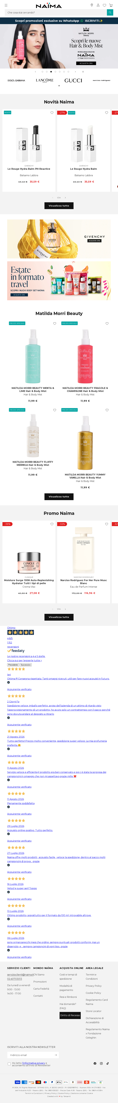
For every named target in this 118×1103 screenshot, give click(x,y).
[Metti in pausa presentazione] (82, 72)
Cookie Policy (93, 993)
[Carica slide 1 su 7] (42, 72)
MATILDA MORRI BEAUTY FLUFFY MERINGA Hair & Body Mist (33, 463)
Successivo (26, 665)
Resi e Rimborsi (68, 997)
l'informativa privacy (33, 1063)
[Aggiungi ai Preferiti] (51, 112)
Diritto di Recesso (70, 1015)
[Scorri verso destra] (65, 198)
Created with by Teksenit (59, 1096)
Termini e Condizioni (92, 976)
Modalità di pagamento (66, 988)
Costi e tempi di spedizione (68, 976)
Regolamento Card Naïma (97, 1002)
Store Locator (93, 1011)
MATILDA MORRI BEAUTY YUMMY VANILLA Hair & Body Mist (85, 476)
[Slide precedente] (35, 72)
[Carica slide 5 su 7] (60, 72)
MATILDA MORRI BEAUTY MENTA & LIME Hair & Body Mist (33, 389)
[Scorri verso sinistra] (53, 198)
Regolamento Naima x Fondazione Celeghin (98, 1033)
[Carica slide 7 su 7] (68, 72)
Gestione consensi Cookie (82, 1093)
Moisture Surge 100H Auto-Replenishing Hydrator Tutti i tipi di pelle (29, 582)
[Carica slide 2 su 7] (47, 72)
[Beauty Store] (92, 5)
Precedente (13, 665)
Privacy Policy (94, 986)
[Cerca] (110, 12)
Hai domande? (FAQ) (68, 1006)
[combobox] (59, 12)
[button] (6, 5)
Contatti (38, 995)
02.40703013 (14, 978)
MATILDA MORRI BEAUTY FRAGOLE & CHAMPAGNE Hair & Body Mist (85, 389)
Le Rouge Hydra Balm (83, 169)
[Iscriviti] (56, 1055)
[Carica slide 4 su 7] (55, 72)
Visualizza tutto (59, 205)
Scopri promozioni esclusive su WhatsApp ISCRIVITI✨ (59, 21)
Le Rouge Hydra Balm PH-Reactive (29, 169)
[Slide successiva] (75, 72)
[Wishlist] (104, 5)
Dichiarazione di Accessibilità (95, 1020)
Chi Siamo (38, 974)
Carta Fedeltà (41, 988)
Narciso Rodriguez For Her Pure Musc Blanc (83, 582)
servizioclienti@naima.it (20, 974)
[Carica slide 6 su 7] (64, 72)
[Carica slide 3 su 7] (51, 72)
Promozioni (39, 981)
